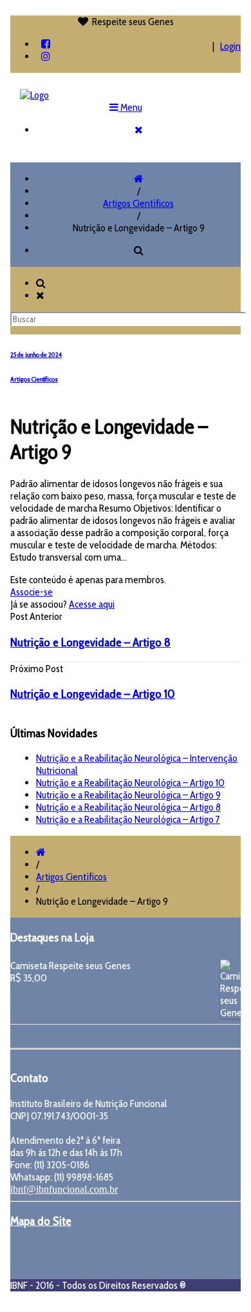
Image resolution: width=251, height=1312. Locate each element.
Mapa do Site (40, 1220)
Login (230, 46)
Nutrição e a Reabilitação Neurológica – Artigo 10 (130, 783)
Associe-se (31, 592)
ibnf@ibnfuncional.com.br (64, 1189)
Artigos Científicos (138, 203)
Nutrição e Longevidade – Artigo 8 (90, 642)
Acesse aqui (92, 604)
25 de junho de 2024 (36, 355)
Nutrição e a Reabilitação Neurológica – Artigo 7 (128, 819)
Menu (130, 107)
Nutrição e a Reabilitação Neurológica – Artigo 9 (128, 795)
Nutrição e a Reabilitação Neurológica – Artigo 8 (128, 807)
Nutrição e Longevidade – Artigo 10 (92, 693)
